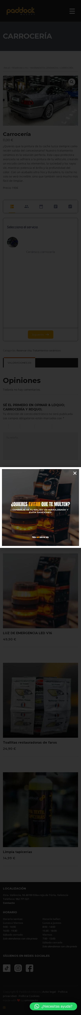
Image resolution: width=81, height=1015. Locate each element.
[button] (53, 1006)
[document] (40, 507)
